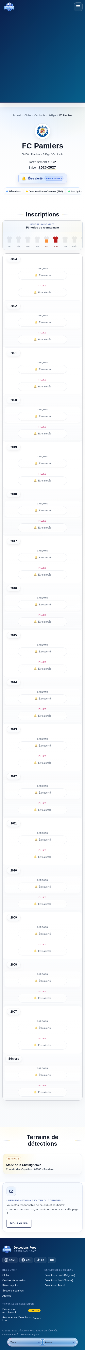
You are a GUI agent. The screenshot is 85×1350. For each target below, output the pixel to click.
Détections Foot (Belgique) (59, 1275)
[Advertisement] (42, 56)
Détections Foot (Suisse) (58, 1280)
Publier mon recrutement (20, 1311)
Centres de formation (14, 1280)
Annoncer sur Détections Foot (20, 1319)
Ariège (46, 154)
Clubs (5, 1275)
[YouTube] (52, 1260)
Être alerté (42, 275)
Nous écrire (19, 1223)
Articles (6, 1295)
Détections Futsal (54, 1285)
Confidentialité (10, 1334)
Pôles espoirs (10, 1285)
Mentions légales (30, 1334)
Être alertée (42, 292)
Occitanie (57, 154)
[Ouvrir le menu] (78, 6)
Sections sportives (13, 1290)
